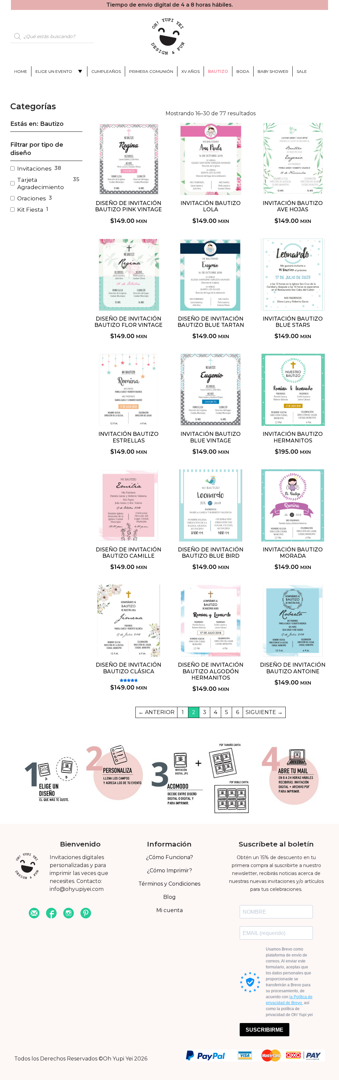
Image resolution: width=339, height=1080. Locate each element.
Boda (242, 71)
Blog (169, 897)
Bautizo (218, 71)
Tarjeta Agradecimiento (40, 183)
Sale (302, 71)
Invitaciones (34, 168)
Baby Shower (273, 71)
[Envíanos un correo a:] (34, 913)
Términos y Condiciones (169, 884)
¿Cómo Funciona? (169, 857)
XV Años (190, 71)
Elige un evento (53, 71)
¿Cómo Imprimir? (169, 870)
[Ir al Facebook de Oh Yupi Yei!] (51, 913)
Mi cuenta (169, 910)
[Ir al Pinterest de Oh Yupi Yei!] (85, 913)
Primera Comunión (151, 71)
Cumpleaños (106, 71)
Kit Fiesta (30, 209)
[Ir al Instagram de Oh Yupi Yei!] (68, 913)
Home (20, 71)
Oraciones (31, 198)
